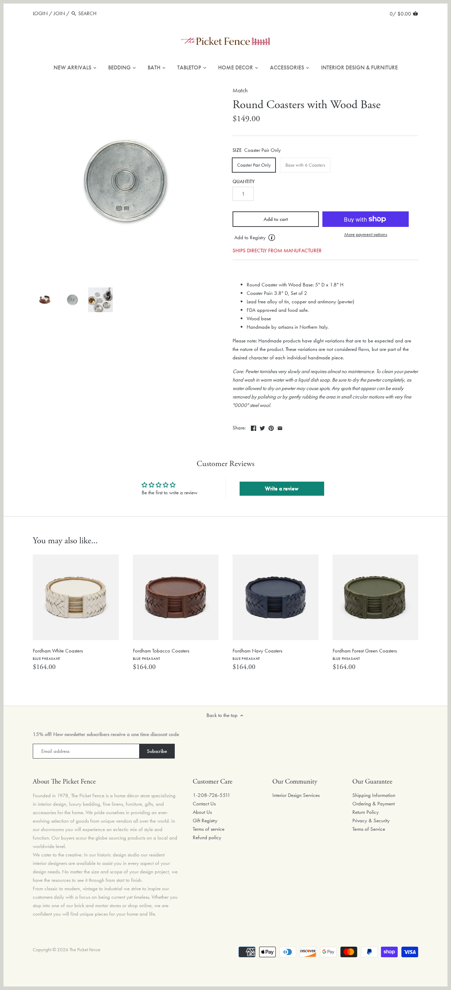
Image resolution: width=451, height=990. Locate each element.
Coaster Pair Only (254, 165)
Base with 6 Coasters (305, 165)
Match (240, 90)
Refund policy (207, 837)
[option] (45, 299)
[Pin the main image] (271, 427)
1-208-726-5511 (211, 795)
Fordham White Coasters (58, 654)
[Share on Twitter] (262, 427)
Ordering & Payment (373, 803)
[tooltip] (271, 237)
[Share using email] (280, 427)
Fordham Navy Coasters (257, 654)
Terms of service (208, 829)
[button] (276, 237)
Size (237, 150)
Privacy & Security (371, 820)
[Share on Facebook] (253, 427)
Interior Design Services (296, 795)
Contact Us (204, 803)
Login (40, 13)
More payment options (365, 234)
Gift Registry (205, 820)
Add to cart (276, 219)
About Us (202, 812)
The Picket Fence (84, 950)
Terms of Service (368, 829)
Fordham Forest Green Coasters (365, 654)
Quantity (244, 182)
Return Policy (365, 812)
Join (59, 13)
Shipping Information (373, 795)
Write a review (281, 488)
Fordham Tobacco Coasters (161, 654)
